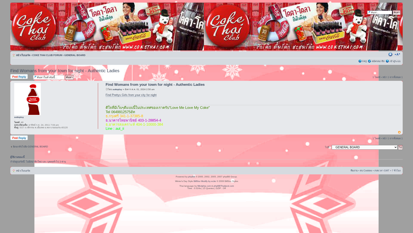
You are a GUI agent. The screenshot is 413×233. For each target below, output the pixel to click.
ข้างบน (399, 132)
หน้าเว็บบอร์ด (23, 55)
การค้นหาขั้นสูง (392, 17)
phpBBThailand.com (224, 186)
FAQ (364, 61)
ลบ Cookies (366, 170)
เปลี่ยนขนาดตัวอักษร (397, 54)
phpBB (191, 176)
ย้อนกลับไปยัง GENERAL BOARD (30, 146)
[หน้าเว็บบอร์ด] (51, 26)
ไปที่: (327, 147)
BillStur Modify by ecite (205, 181)
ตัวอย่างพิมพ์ (390, 54)
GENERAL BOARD (74, 55)
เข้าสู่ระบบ (395, 61)
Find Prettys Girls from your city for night (131, 95)
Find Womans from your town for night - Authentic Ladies (64, 70)
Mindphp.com (204, 186)
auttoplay (117, 89)
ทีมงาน (354, 170)
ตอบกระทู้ (15, 76)
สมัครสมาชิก (378, 61)
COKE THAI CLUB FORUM (47, 55)
